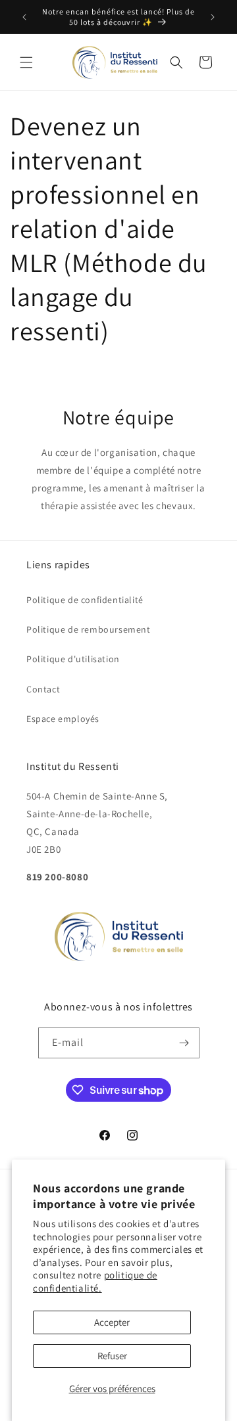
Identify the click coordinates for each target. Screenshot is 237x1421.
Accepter (112, 1322)
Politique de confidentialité (85, 600)
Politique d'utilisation (73, 659)
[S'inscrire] (184, 1042)
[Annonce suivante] (212, 17)
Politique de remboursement (88, 629)
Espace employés (62, 719)
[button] (26, 62)
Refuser (112, 1355)
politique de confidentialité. (95, 1281)
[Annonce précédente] (24, 17)
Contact (43, 689)
